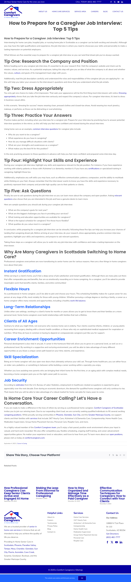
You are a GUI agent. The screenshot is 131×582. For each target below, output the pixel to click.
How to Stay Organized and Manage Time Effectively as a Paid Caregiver (78, 493)
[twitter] (115, 2)
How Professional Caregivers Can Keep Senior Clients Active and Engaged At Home (17, 493)
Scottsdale (9, 545)
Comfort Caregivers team (45, 427)
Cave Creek (29, 552)
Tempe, (7, 548)
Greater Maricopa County (99, 415)
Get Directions (112, 533)
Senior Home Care (19, 2)
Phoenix (59, 415)
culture (17, 73)
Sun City (76, 415)
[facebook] (111, 2)
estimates (20, 385)
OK (82, 578)
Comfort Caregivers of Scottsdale (108, 408)
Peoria (11, 552)
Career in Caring (22, 443)
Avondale (19, 552)
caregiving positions (12, 415)
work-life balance (77, 300)
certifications (93, 168)
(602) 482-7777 (113, 537)
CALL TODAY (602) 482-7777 (88, 2)
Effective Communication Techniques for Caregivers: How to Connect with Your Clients (113, 494)
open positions (116, 434)
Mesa (13, 548)
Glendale (68, 415)
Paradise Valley (29, 545)
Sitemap (79, 570)
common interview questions (45, 129)
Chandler (20, 548)
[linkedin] (122, 2)
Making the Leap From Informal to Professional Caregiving (47, 492)
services (33, 418)
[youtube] (118, 2)
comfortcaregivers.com (35, 438)
